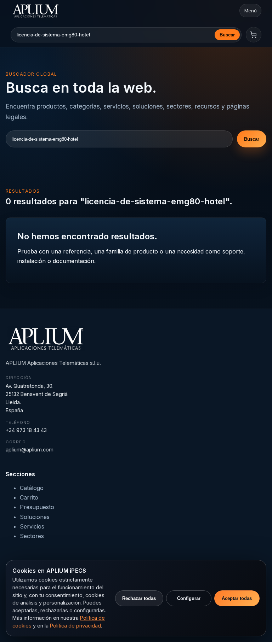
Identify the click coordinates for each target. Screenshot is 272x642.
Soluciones (35, 516)
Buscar (227, 34)
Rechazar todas (139, 598)
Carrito (29, 497)
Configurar (188, 598)
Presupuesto (37, 506)
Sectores (32, 535)
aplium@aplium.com (29, 450)
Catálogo (32, 487)
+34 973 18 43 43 (26, 430)
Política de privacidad (75, 626)
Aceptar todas (237, 598)
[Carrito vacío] (253, 34)
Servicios (32, 526)
